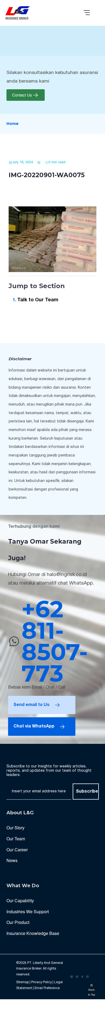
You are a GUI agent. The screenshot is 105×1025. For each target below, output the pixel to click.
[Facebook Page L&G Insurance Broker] (82, 976)
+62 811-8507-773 (55, 641)
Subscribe (87, 791)
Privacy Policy (41, 982)
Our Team (15, 838)
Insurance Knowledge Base (32, 933)
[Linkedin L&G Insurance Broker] (71, 976)
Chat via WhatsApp (33, 726)
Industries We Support (27, 911)
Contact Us (22, 95)
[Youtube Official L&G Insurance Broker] (87, 976)
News (12, 860)
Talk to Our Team (37, 300)
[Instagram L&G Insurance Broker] (77, 976)
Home (12, 123)
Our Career (17, 849)
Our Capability (20, 900)
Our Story (15, 828)
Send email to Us (31, 705)
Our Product (17, 922)
